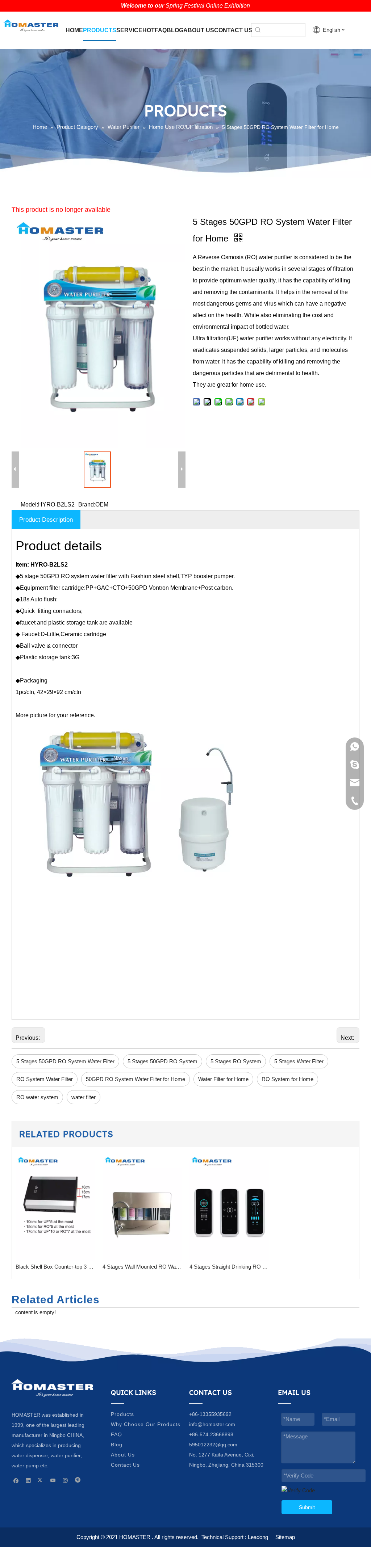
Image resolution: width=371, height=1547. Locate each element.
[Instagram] (65, 1480)
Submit (307, 1507)
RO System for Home (287, 1079)
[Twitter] (40, 1480)
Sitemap (285, 1537)
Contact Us (125, 1465)
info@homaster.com (212, 1424)
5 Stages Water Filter (299, 1061)
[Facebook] (16, 1480)
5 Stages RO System (235, 1061)
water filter (83, 1097)
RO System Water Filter (44, 1079)
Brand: (86, 504)
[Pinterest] (77, 1480)
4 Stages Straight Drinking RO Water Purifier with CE (229, 1267)
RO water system (37, 1097)
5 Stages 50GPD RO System (162, 1061)
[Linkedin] (28, 1480)
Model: (29, 504)
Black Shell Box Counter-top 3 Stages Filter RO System (55, 1267)
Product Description (46, 519)
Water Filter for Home (223, 1079)
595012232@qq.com (213, 1444)
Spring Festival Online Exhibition (208, 6)
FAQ (116, 1434)
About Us (123, 1455)
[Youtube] (53, 1480)
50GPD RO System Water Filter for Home (135, 1079)
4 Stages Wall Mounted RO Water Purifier (142, 1267)
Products (122, 1414)
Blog (116, 1444)
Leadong (258, 1537)
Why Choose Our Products (145, 1424)
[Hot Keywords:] (257, 30)
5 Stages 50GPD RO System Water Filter (65, 1061)
